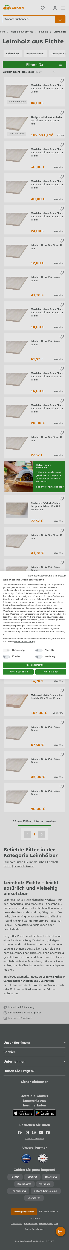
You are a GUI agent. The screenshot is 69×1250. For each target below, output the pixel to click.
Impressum (60, 576)
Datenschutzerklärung (40, 576)
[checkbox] (6, 650)
